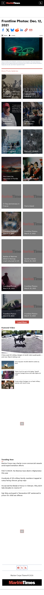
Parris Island (29, 206)
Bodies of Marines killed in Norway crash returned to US (11, 258)
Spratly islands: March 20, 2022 (30, 259)
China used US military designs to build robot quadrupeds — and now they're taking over (21, 356)
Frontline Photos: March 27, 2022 (9, 232)
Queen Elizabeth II (31, 178)
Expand (5, 35)
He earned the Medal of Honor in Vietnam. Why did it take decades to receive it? (21, 486)
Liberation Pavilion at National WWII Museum (32, 93)
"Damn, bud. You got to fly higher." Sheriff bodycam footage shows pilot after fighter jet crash (28, 373)
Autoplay (13, 35)
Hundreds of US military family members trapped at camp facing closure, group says (21, 479)
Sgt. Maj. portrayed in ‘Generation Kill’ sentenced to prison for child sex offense (21, 494)
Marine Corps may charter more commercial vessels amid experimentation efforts (21, 464)
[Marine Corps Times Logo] (13, 3)
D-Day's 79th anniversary (29, 122)
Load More (22, 322)
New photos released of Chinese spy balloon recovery (11, 148)
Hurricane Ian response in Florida (10, 177)
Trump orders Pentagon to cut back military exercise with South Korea (27, 382)
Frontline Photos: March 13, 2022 (9, 314)
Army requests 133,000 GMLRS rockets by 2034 (27, 362)
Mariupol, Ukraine (31, 151)
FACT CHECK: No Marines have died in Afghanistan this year (21, 471)
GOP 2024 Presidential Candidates (7, 121)
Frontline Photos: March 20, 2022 (9, 287)
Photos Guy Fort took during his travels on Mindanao (11, 93)
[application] (21, 341)
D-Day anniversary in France (11, 204)
